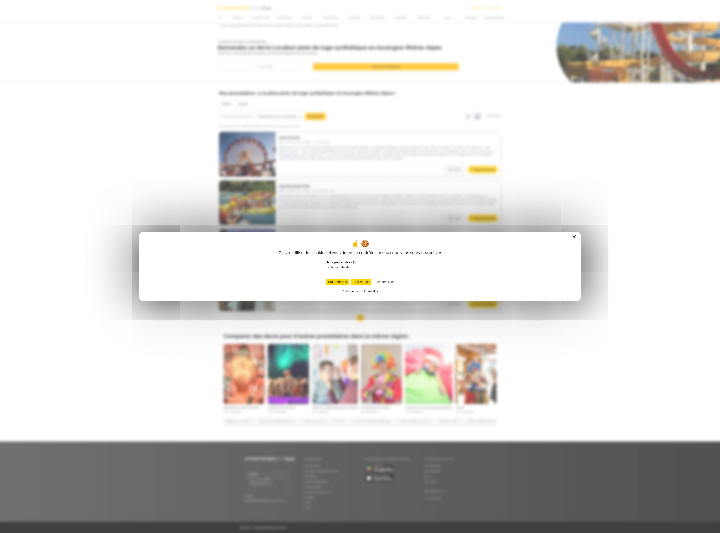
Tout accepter (337, 282)
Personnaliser (384, 282)
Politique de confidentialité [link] (360, 291)
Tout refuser (361, 282)
